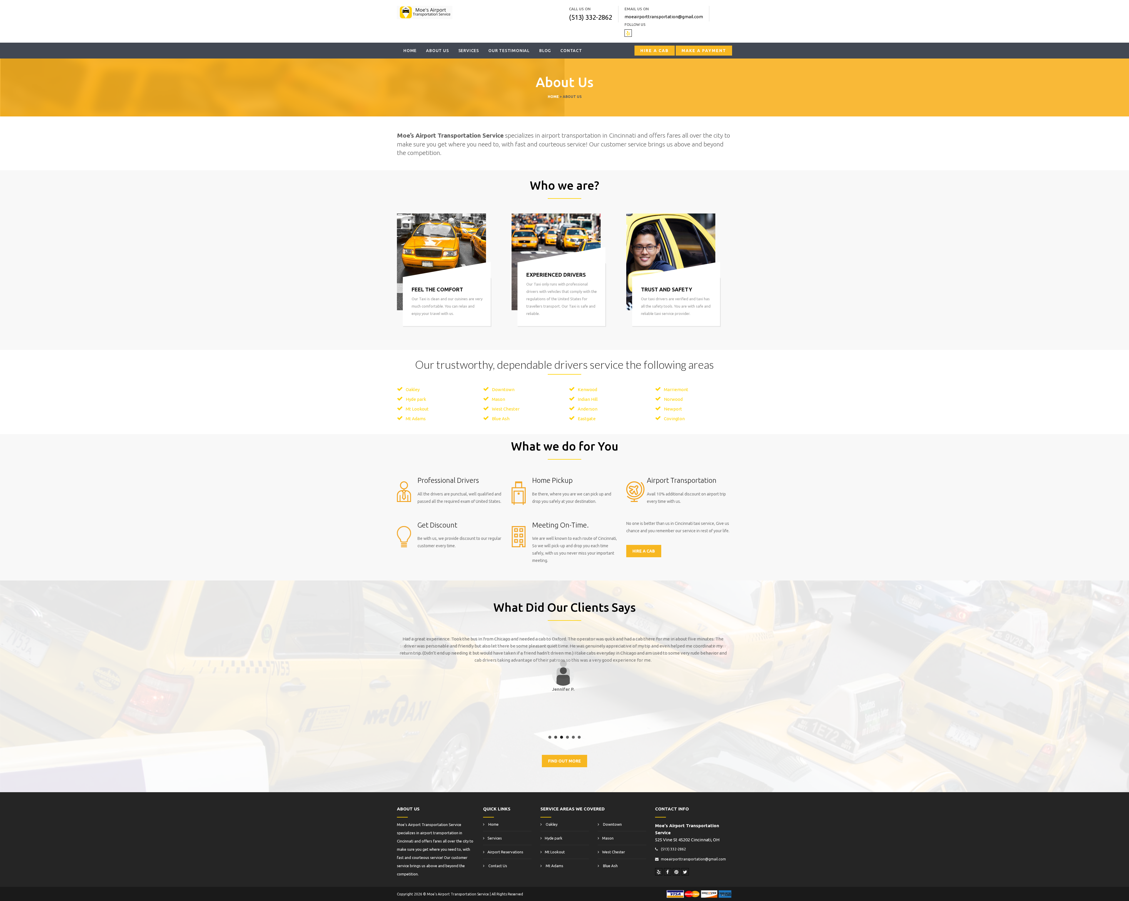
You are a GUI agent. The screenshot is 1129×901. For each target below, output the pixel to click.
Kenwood (587, 389)
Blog (545, 50)
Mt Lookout (417, 408)
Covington (674, 418)
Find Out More (564, 761)
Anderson (587, 408)
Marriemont (676, 389)
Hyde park (416, 399)
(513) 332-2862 (590, 17)
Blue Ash (501, 418)
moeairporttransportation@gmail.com (663, 16)
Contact (571, 50)
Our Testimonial (509, 50)
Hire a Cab (643, 551)
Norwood (673, 399)
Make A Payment (704, 50)
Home (410, 50)
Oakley (413, 389)
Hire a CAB (654, 50)
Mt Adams (416, 418)
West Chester (506, 408)
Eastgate (587, 418)
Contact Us (497, 866)
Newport (673, 408)
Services (468, 50)
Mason (498, 399)
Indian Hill (588, 399)
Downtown (503, 389)
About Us (437, 50)
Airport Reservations (505, 852)
